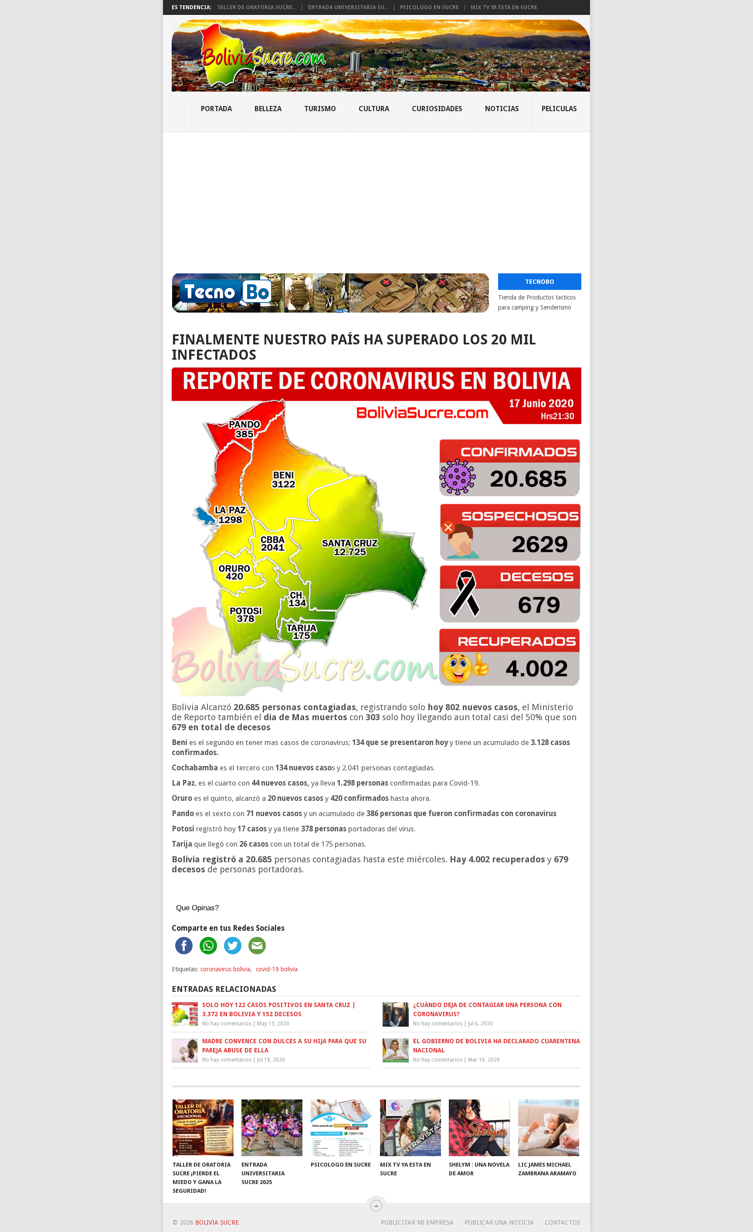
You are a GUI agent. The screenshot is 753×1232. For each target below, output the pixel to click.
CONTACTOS (562, 1222)
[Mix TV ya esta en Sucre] (410, 1127)
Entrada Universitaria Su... (348, 7)
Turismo (320, 109)
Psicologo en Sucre (429, 7)
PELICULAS (559, 109)
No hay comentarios (226, 1024)
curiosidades (437, 109)
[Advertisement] (376, 197)
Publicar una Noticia (499, 1222)
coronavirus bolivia (225, 969)
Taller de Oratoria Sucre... (256, 7)
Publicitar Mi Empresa (417, 1222)
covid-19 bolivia (277, 969)
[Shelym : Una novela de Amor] (479, 1127)
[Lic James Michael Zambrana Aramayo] (548, 1127)
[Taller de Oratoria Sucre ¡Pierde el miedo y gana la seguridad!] (203, 1127)
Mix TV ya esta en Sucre (504, 7)
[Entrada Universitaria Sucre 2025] (271, 1127)
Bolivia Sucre (217, 1222)
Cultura (374, 109)
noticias (502, 109)
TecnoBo (539, 281)
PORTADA (216, 109)
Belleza (268, 109)
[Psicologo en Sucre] (341, 1127)
